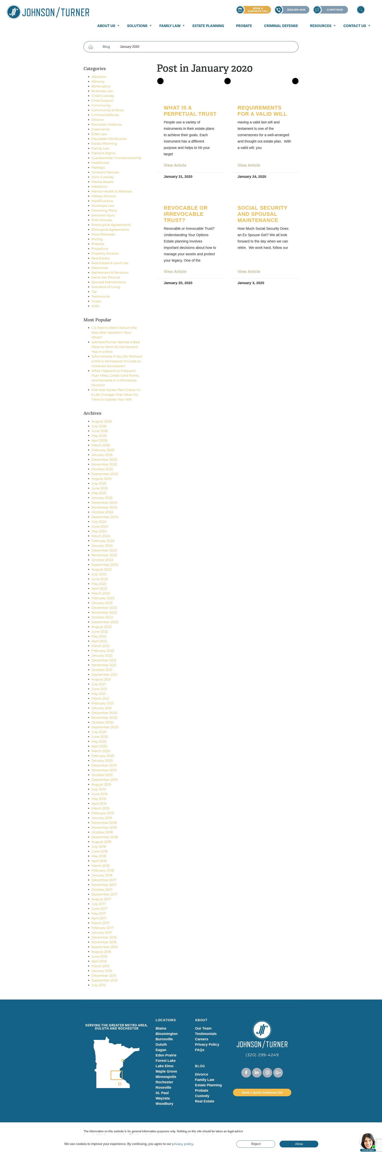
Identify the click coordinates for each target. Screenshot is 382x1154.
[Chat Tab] (191, 577)
